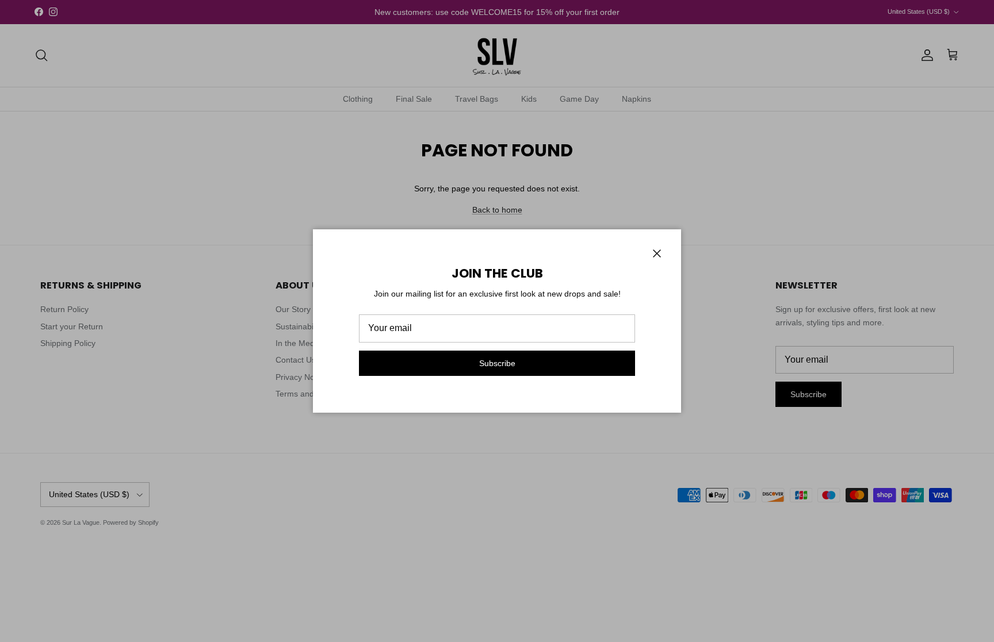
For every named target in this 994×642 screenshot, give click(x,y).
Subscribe (497, 363)
